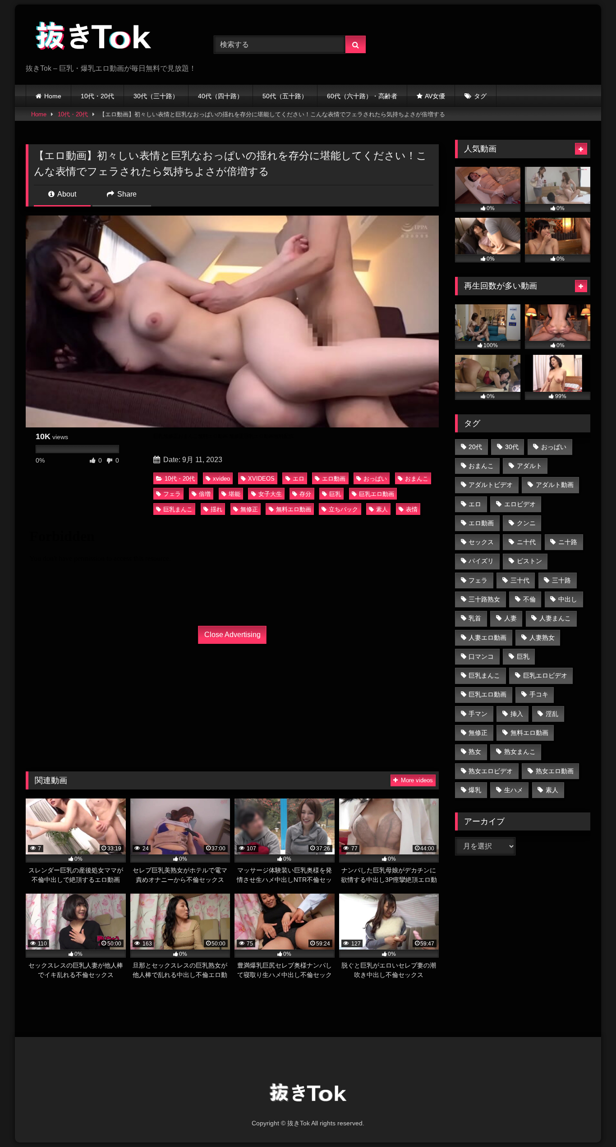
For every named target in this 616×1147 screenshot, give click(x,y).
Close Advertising (232, 634)
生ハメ (513, 790)
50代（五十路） (285, 96)
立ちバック (343, 509)
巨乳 (335, 494)
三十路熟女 (484, 599)
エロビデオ (520, 504)
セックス (481, 542)
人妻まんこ (555, 618)
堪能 (234, 494)
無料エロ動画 (293, 509)
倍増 (205, 494)
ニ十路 (567, 542)
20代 (475, 446)
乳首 (475, 618)
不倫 (529, 599)
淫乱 (552, 713)
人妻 (510, 618)
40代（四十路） (220, 96)
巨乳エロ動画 (376, 494)
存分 (305, 494)
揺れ (216, 509)
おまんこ (416, 478)
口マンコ (481, 656)
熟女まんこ (520, 751)
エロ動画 (333, 478)
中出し (567, 599)
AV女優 (435, 96)
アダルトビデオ (491, 484)
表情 (412, 509)
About (66, 194)
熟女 (475, 751)
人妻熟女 (542, 637)
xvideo (221, 478)
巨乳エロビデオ (545, 675)
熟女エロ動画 (555, 771)
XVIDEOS (261, 478)
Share (126, 194)
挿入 (516, 713)
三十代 (519, 580)
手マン (478, 713)
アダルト (529, 465)
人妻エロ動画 (487, 637)
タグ (480, 96)
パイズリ (481, 560)
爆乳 (475, 790)
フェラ (172, 494)
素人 (382, 509)
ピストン (529, 560)
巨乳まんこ (178, 509)
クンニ (526, 523)
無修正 (249, 509)
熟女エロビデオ (491, 771)
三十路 (561, 580)
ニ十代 (526, 542)
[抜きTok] (93, 37)
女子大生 (270, 494)
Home (52, 96)
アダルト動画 (555, 484)
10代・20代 (97, 96)
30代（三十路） (156, 96)
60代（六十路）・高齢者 (362, 96)
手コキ (538, 694)
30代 (512, 446)
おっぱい (375, 478)
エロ (298, 478)
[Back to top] (588, 1120)
